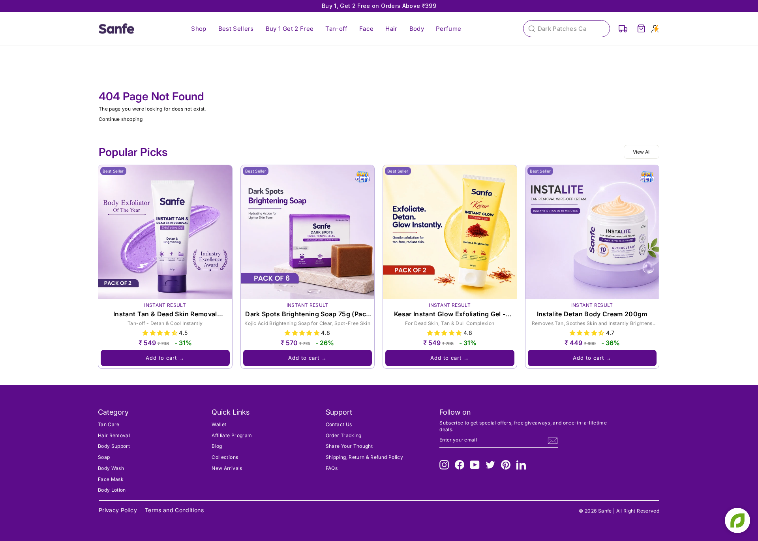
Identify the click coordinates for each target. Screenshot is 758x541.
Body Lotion (112, 490)
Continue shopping (121, 119)
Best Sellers (236, 28)
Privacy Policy (118, 510)
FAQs (332, 468)
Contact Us (339, 424)
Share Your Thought (349, 446)
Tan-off (336, 28)
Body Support (114, 446)
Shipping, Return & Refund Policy (364, 457)
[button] (161, 332)
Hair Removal (114, 435)
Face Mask (111, 479)
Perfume (448, 28)
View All (642, 152)
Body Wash (111, 468)
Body (416, 28)
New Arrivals (227, 468)
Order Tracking (344, 435)
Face (366, 28)
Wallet (219, 424)
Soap (104, 457)
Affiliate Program (232, 435)
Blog (217, 446)
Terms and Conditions (174, 510)
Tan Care (109, 424)
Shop (198, 28)
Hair (391, 28)
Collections (225, 457)
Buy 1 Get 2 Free (290, 28)
